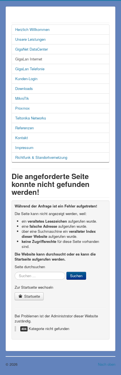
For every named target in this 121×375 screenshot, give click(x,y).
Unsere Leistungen (30, 39)
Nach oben (106, 364)
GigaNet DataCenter (31, 49)
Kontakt (21, 137)
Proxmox (22, 108)
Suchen (76, 275)
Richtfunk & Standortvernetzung (41, 157)
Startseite (31, 296)
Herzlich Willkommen (32, 29)
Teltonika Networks (30, 118)
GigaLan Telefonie (29, 68)
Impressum (24, 147)
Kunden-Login (26, 78)
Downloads (24, 88)
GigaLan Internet (28, 59)
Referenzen (24, 127)
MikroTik (22, 98)
